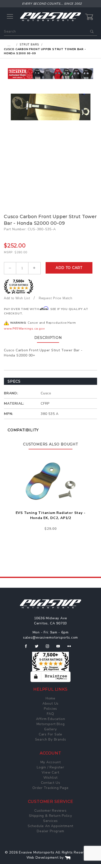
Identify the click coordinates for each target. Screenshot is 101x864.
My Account (50, 762)
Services (50, 821)
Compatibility (23, 430)
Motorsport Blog (51, 724)
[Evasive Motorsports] (50, 16)
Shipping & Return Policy (50, 815)
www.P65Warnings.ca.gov (24, 329)
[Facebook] (28, 648)
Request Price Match (55, 298)
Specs (14, 381)
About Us (50, 703)
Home (50, 698)
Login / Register (50, 767)
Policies (50, 708)
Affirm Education (50, 719)
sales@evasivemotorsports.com (50, 637)
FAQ (50, 713)
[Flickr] (71, 648)
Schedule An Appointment (50, 826)
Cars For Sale (50, 734)
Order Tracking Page (50, 788)
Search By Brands (50, 739)
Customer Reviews (50, 810)
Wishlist (50, 777)
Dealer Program (50, 831)
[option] (50, 73)
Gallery (50, 729)
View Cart (50, 772)
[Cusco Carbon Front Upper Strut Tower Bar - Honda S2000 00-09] (50, 107)
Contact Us (50, 782)
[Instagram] (49, 648)
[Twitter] (38, 648)
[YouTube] (60, 648)
